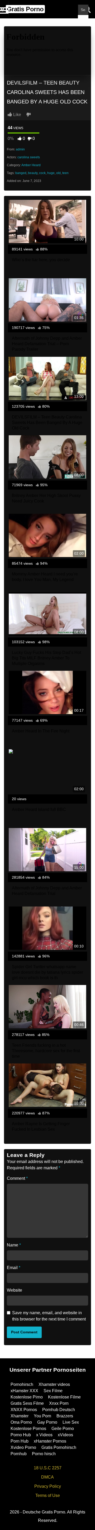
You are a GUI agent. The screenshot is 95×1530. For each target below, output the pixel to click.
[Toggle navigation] (4, 9)
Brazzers (64, 1416)
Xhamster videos (54, 1384)
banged (20, 173)
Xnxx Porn (59, 1403)
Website (14, 1290)
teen (65, 173)
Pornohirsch (22, 1384)
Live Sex (71, 1422)
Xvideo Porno (23, 1447)
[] (83, 20)
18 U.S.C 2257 (47, 1468)
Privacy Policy (47, 1486)
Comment (17, 1178)
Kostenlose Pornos (28, 1428)
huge (51, 173)
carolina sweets (28, 157)
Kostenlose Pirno (27, 1397)
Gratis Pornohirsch (58, 1447)
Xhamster (19, 1416)
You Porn (42, 1416)
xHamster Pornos (50, 1441)
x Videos (44, 1435)
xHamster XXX (24, 1390)
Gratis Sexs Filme (27, 1403)
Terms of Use (47, 1495)
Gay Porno (47, 1422)
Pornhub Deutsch (58, 1409)
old (58, 173)
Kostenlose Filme (64, 1397)
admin (20, 149)
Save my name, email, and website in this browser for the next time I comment (49, 1316)
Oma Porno (21, 1422)
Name (14, 1245)
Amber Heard (31, 165)
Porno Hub (21, 1435)
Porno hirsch (44, 1454)
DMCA (47, 1477)
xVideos (65, 1435)
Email (13, 1267)
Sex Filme (53, 1390)
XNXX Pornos (24, 1409)
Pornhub (19, 1454)
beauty (32, 173)
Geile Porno (62, 1428)
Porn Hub (19, 1441)
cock (42, 173)
